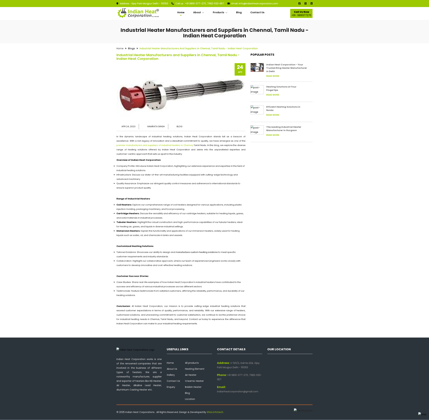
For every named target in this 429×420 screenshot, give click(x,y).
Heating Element (194, 369)
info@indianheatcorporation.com (254, 3)
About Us (172, 369)
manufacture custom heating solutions (197, 252)
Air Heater (190, 375)
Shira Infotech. (215, 412)
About (197, 12)
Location (190, 399)
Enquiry (171, 387)
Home (181, 12)
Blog (239, 12)
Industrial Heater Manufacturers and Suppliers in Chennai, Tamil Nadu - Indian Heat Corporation (178, 57)
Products (219, 12)
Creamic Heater (194, 381)
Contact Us (257, 12)
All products (192, 363)
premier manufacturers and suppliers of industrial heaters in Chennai (154, 145)
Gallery (171, 375)
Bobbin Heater (193, 387)
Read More (272, 76)
